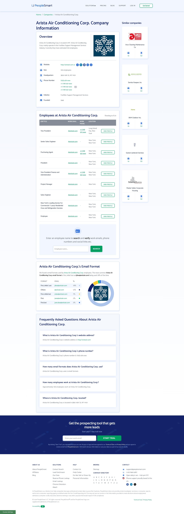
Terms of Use (110, 444)
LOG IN (132, 5)
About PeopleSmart (39, 469)
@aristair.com (73, 130)
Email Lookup (58, 481)
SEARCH (96, 249)
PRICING (103, 5)
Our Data (56, 475)
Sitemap (96, 469)
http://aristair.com (67, 65)
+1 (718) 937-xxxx (66, 83)
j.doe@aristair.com (61, 294)
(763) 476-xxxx (65, 80)
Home (38, 14)
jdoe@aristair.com (61, 285)
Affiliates (35, 472)
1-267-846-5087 (131, 472)
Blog (34, 475)
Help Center (77, 472)
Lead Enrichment (59, 472)
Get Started (146, 6)
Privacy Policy (121, 444)
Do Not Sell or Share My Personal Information (82, 477)
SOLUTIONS (90, 5)
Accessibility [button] (36, 506)
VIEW (108, 131)
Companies (48, 14)
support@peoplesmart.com (136, 469)
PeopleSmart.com (73, 447)
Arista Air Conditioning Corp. (73, 272)
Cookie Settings (8, 512)
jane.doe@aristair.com (62, 302)
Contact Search (58, 469)
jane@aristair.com (61, 298)
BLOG (113, 5)
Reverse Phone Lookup (61, 478)
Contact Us (77, 469)
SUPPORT (122, 5)
